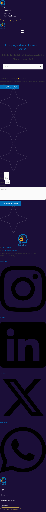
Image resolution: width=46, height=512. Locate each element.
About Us (7, 11)
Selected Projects (10, 16)
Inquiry (2, 182)
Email (2, 178)
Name (2, 174)
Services (7, 13)
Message (3, 186)
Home (6, 8)
